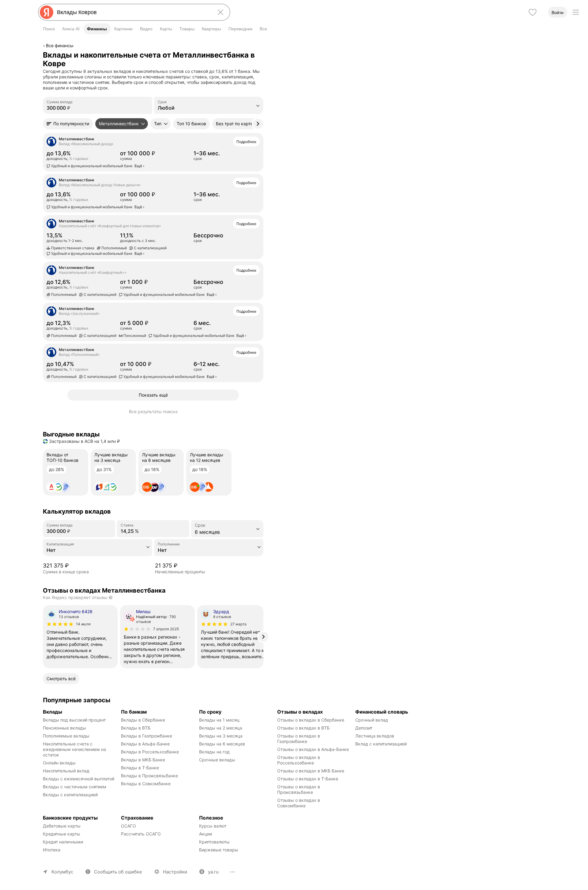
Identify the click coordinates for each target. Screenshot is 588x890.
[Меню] (576, 12)
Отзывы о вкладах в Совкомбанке (299, 803)
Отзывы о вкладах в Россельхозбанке (299, 760)
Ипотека (51, 849)
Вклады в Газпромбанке (146, 735)
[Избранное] (532, 12)
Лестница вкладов (374, 735)
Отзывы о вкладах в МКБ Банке (310, 770)
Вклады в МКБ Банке (143, 759)
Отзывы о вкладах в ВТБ (303, 727)
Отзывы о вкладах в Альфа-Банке (313, 749)
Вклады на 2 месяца (220, 727)
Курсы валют (212, 825)
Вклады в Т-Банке (140, 767)
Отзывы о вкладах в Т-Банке (307, 778)
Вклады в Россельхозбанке (150, 751)
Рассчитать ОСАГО (141, 833)
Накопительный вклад (66, 770)
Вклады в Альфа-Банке (145, 743)
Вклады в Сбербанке (143, 719)
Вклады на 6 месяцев (222, 743)
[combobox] (133, 12)
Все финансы (60, 45)
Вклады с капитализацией (70, 794)
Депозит (363, 727)
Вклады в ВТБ (135, 727)
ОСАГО (128, 825)
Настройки (175, 872)
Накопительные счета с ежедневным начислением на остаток (75, 749)
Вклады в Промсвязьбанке (149, 775)
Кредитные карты (61, 833)
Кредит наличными (63, 841)
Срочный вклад (371, 719)
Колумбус (62, 872)
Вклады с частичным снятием (74, 786)
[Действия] (262, 54)
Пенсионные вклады (64, 727)
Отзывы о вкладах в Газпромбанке (299, 738)
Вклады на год (214, 751)
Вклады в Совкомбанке (146, 783)
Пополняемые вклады (66, 735)
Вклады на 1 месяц (219, 719)
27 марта (238, 624)
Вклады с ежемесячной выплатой (78, 778)
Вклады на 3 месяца (221, 735)
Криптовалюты (214, 841)
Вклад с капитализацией (381, 743)
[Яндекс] (46, 12)
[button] (68, 123)
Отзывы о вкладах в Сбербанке (310, 719)
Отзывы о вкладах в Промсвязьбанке (299, 789)
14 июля (83, 624)
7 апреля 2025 (166, 629)
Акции (205, 833)
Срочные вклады (217, 759)
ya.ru (213, 872)
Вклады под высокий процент (74, 719)
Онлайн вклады (59, 762)
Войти (558, 12)
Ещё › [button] (139, 166)
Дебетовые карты (62, 825)
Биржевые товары (218, 849)
